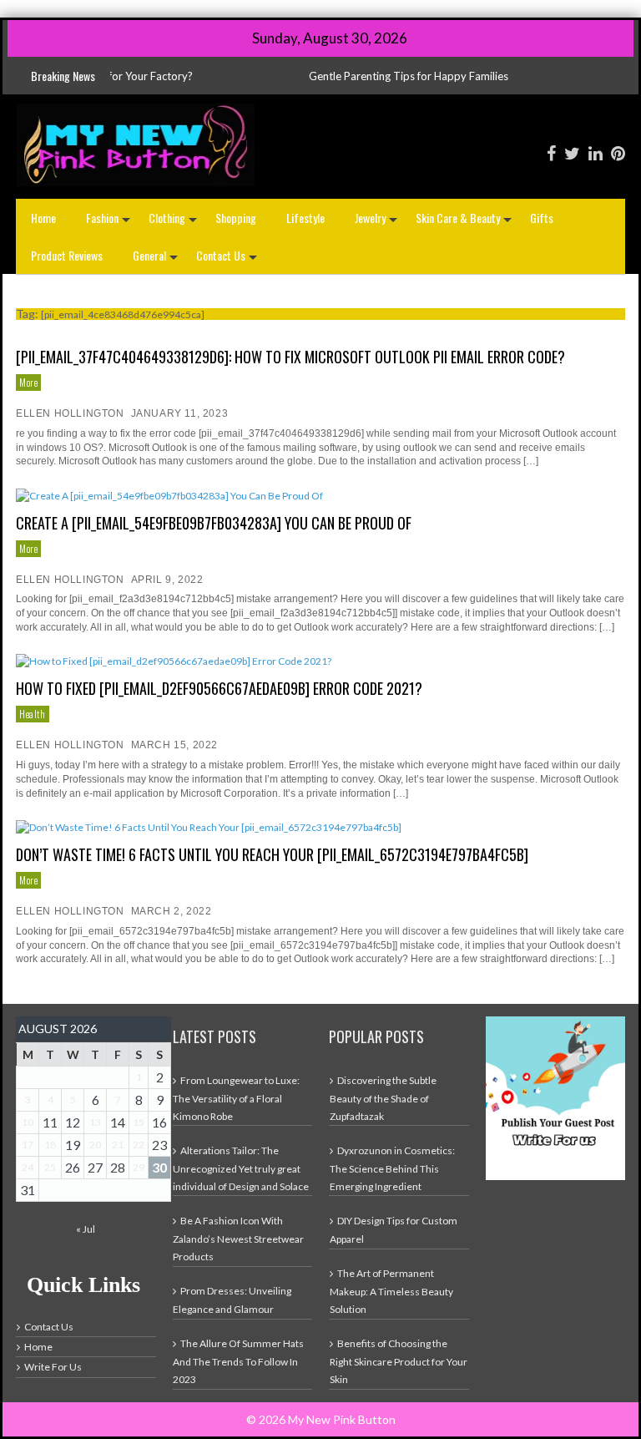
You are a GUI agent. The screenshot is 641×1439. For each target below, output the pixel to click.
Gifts (541, 217)
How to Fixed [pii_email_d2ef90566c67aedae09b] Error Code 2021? (219, 688)
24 (27, 1167)
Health (32, 714)
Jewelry (378, 222)
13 (95, 1122)
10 (27, 1122)
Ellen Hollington (70, 413)
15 (138, 1122)
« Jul (85, 1229)
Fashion (110, 222)
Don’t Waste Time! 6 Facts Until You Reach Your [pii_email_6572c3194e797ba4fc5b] (272, 854)
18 (50, 1144)
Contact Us (228, 260)
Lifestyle (305, 217)
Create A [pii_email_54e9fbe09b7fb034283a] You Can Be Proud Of (213, 523)
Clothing (174, 222)
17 (27, 1144)
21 (118, 1144)
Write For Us (53, 1366)
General (157, 260)
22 (138, 1144)
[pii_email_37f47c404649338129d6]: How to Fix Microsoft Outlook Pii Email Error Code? (290, 356)
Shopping (235, 217)
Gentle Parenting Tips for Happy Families (360, 76)
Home (43, 217)
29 (138, 1167)
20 (95, 1144)
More (28, 382)
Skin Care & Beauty (465, 222)
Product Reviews (67, 255)
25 (50, 1167)
